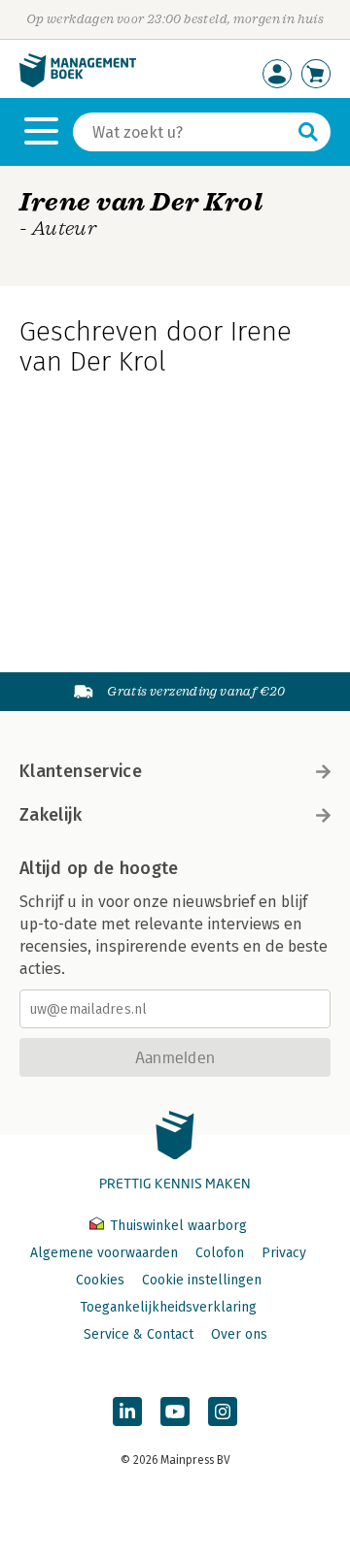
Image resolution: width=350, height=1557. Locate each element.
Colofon (219, 1253)
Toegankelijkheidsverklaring (168, 1307)
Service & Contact (138, 1334)
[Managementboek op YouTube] (175, 1411)
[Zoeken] (308, 132)
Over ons (239, 1334)
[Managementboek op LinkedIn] (127, 1411)
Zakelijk (50, 815)
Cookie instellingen (202, 1280)
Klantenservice (80, 771)
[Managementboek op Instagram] (222, 1411)
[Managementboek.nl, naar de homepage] (77, 83)
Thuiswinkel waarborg (176, 1225)
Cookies (100, 1280)
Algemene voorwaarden (104, 1253)
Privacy (284, 1253)
